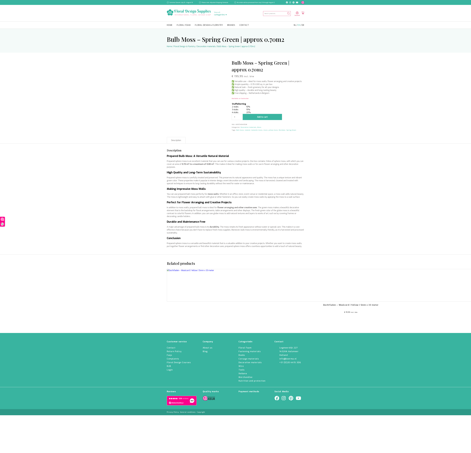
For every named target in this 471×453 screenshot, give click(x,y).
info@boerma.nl (288, 358)
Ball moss (240, 130)
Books (242, 355)
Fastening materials (250, 351)
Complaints (173, 358)
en (299, 25)
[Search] (288, 13)
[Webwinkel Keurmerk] (209, 399)
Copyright (201, 412)
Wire (241, 366)
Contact (244, 25)
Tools (242, 370)
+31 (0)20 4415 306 (290, 362)
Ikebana (243, 373)
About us (207, 347)
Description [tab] (176, 140)
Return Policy (174, 351)
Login (170, 370)
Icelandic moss (256, 130)
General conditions (188, 412)
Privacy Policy (173, 412)
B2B (169, 366)
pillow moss (273, 130)
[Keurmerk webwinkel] (302, 2)
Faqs (169, 355)
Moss (259, 127)
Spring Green (291, 130)
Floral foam (184, 25)
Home (169, 25)
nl (295, 25)
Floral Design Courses (179, 362)
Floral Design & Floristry (209, 25)
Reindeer (282, 130)
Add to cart (262, 116)
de (303, 25)
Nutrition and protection (252, 381)
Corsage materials (249, 358)
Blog (205, 351)
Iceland (247, 130)
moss (265, 130)
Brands (231, 25)
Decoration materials (206, 46)
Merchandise (246, 377)
